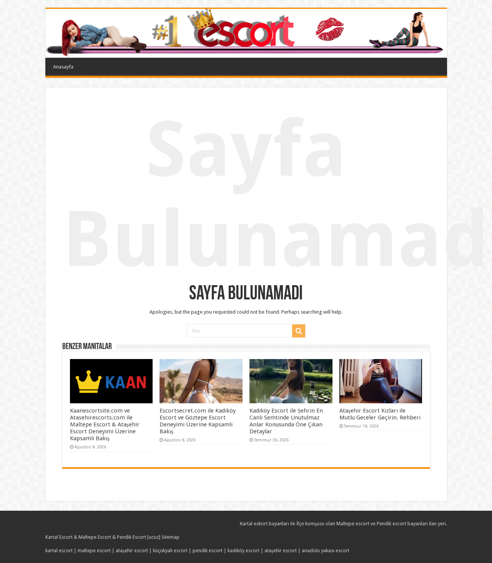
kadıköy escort (243, 550)
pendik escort (208, 550)
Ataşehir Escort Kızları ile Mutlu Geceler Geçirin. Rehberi (380, 414)
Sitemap (170, 537)
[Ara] (298, 330)
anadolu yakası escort (325, 550)
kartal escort (59, 550)
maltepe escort (94, 550)
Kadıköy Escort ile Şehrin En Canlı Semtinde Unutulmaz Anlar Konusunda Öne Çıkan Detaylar (286, 421)
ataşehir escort (132, 550)
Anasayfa (63, 67)
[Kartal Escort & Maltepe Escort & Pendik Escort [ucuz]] (246, 33)
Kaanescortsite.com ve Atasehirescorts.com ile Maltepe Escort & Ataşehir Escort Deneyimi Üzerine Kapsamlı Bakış (105, 424)
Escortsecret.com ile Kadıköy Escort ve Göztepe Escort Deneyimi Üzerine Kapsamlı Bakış (198, 421)
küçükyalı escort (170, 550)
